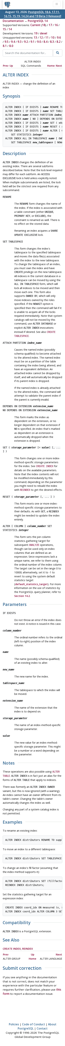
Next (59, 65)
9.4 (13, 41)
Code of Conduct (33, 1024)
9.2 (26, 41)
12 (41, 37)
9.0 (39, 41)
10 (52, 37)
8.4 (45, 41)
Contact (42, 1028)
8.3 (52, 41)
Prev (5, 65)
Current (35, 25)
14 (10, 29)
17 (50, 25)
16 (56, 25)
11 (47, 37)
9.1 (32, 41)
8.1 (5, 46)
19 (35, 33)
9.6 (59, 37)
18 (43, 25)
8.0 (11, 46)
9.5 (6, 41)
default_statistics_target (31, 584)
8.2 (58, 41)
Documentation (13, 21)
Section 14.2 (22, 596)
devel (43, 33)
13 (35, 37)
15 (4, 29)
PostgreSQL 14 (38, 21)
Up (11, 65)
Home (51, 65)
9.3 (19, 41)
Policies (14, 1024)
